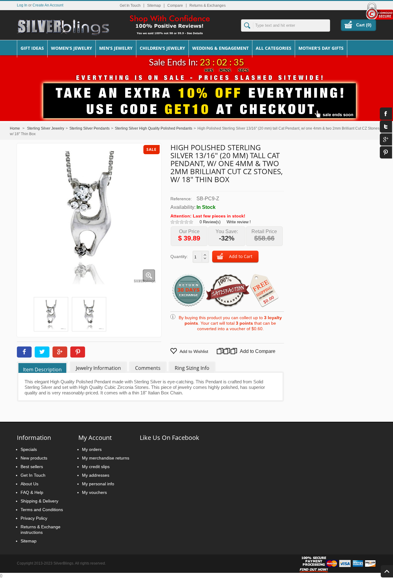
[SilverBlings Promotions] (196, 96)
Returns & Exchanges (207, 5)
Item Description (42, 369)
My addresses (95, 475)
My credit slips (96, 466)
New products (34, 458)
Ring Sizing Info (192, 368)
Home (15, 128)
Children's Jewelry (162, 48)
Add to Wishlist (194, 351)
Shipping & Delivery (39, 501)
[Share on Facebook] (24, 352)
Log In (22, 5)
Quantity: (179, 256)
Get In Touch (130, 5)
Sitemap (154, 5)
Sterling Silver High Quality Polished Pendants (153, 128)
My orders (92, 449)
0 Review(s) (210, 222)
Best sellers (32, 466)
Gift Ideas (32, 48)
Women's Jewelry (71, 48)
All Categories (273, 48)
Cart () (364, 24)
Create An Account (48, 5)
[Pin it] (77, 352)
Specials (29, 449)
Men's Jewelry (116, 48)
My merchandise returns (105, 458)
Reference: (181, 198)
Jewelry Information (98, 368)
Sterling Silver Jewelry (45, 128)
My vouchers (94, 492)
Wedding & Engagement (220, 48)
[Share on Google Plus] (60, 352)
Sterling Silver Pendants (89, 128)
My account (95, 437)
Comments (148, 368)
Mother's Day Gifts (321, 48)
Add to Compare (248, 351)
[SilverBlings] (63, 27)
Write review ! (239, 222)
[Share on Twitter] (42, 352)
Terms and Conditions (42, 509)
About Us (29, 483)
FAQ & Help (32, 492)
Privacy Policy (34, 518)
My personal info (98, 483)
